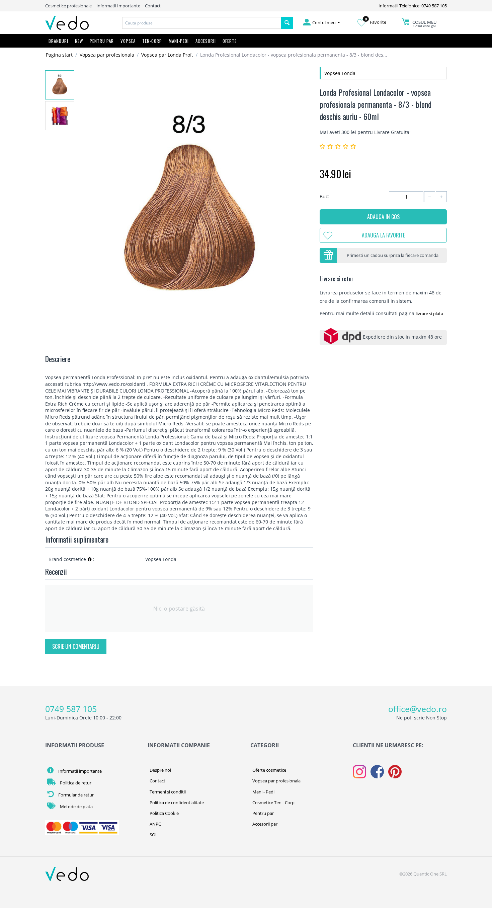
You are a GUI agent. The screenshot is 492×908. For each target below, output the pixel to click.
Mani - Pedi (263, 792)
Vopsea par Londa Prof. (167, 55)
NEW (79, 41)
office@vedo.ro (417, 708)
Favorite (375, 22)
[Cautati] (287, 23)
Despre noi (160, 770)
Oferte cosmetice (269, 770)
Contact (153, 6)
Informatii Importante (118, 6)
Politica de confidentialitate (177, 802)
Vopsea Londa (339, 73)
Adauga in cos (383, 217)
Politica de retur (75, 783)
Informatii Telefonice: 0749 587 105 (413, 6)
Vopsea (128, 41)
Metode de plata (76, 807)
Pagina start (59, 55)
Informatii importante (79, 771)
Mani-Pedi (179, 41)
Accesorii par (264, 824)
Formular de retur (75, 795)
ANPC (155, 824)
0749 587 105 (71, 708)
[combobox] (201, 23)
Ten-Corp (152, 41)
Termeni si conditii (168, 792)
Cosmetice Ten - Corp (273, 802)
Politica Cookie (164, 813)
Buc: (324, 196)
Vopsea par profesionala (107, 55)
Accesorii (205, 41)
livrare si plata (429, 313)
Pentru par (263, 813)
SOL (154, 835)
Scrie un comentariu (75, 646)
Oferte (230, 41)
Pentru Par (102, 41)
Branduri (58, 41)
